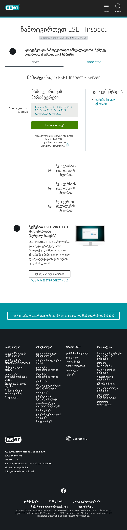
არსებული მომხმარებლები (106, 396)
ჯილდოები (72, 357)
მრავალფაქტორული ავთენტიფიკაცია (48, 386)
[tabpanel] (63, 184)
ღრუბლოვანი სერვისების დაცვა (47, 398)
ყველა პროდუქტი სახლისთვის (15, 355)
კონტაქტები (73, 361)
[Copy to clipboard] (67, 145)
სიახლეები (72, 370)
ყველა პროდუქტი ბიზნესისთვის (46, 355)
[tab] (34, 62)
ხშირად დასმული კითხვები (107, 389)
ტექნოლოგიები (75, 365)
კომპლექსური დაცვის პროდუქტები (17, 361)
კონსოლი (41, 381)
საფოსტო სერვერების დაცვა (47, 375)
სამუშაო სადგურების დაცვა (48, 361)
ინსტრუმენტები (106, 383)
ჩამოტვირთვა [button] (54, 125)
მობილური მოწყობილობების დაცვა (16, 376)
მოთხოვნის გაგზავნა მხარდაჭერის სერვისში (109, 356)
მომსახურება (43, 410)
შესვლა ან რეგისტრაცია (49, 273)
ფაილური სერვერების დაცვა (47, 368)
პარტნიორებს (44, 421)
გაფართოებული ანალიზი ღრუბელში (48, 405)
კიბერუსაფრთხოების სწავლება (48, 416)
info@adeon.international (19, 471)
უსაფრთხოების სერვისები (106, 371)
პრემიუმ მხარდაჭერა (104, 364)
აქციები (70, 374)
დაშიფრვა (42, 392)
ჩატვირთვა (12, 397)
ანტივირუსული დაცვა (14, 368)
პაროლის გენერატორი (104, 403)
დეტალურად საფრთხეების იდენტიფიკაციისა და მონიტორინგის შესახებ (63, 315)
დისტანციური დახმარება (105, 378)
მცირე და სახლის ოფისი (15, 385)
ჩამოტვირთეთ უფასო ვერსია (13, 392)
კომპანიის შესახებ (77, 353)
